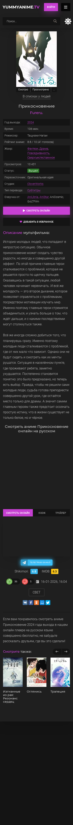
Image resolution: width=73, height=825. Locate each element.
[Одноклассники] (36, 602)
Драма (43, 148)
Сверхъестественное (41, 157)
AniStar (44, 197)
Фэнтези (32, 148)
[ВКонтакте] (25, 602)
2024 (30, 122)
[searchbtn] (55, 21)
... (54, 89)
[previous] (57, 652)
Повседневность (38, 153)
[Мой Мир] (42, 602)
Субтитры (34, 190)
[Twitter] (47, 602)
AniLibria (32, 197)
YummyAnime (21, 7)
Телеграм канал (40, 562)
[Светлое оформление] (67, 21)
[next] (65, 652)
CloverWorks (35, 183)
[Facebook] (30, 602)
